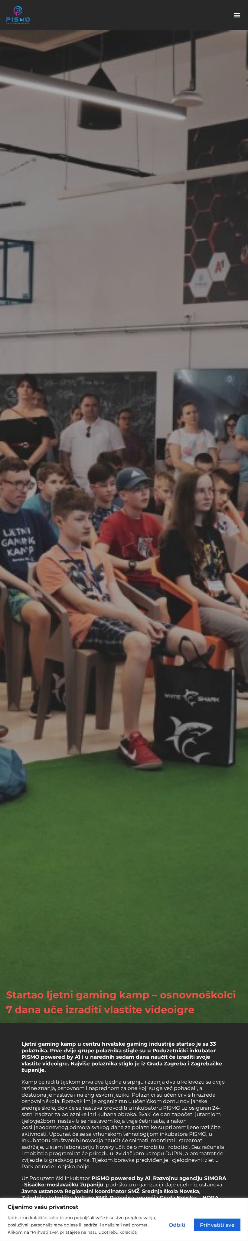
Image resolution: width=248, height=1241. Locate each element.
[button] (237, 15)
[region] (124, 1219)
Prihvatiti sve (217, 1225)
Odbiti (177, 1225)
